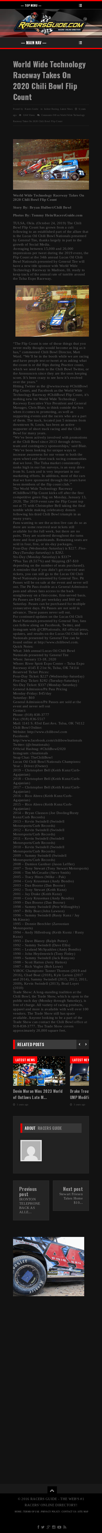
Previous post (28, 1191)
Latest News (66, 109)
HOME (18, 1511)
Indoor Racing (51, 109)
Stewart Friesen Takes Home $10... (71, 1198)
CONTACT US (69, 1511)
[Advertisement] (51, 1335)
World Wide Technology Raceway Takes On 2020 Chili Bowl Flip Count (49, 80)
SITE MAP (83, 1511)
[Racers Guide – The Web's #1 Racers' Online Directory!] (50, 23)
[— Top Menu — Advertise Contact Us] (51, 5)
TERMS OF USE (31, 1511)
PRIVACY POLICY (50, 1511)
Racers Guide (50, 1128)
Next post (73, 1188)
